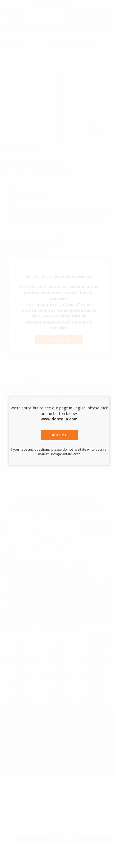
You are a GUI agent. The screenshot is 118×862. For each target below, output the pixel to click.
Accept (59, 435)
